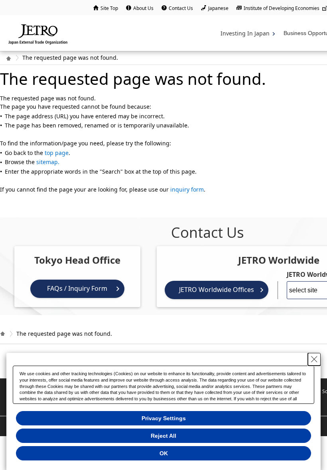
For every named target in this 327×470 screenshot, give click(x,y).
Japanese (218, 8)
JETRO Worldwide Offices (216, 289)
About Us (143, 8)
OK (164, 453)
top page (57, 153)
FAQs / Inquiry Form (77, 288)
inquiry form (187, 189)
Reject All (163, 436)
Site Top (109, 8)
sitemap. (47, 162)
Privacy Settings (164, 418)
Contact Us (181, 8)
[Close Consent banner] (314, 359)
